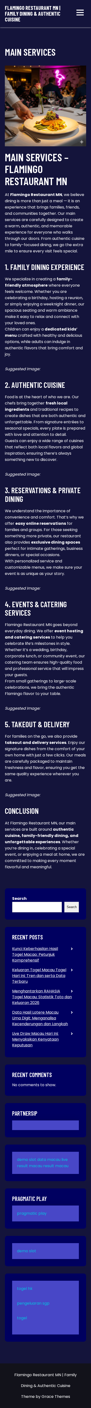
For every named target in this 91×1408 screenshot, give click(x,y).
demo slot (26, 1159)
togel (22, 1318)
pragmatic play (32, 1213)
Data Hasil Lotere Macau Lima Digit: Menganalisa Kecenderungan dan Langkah (40, 1018)
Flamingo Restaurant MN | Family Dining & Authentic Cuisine (32, 13)
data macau (48, 1159)
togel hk (25, 1288)
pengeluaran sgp (33, 1303)
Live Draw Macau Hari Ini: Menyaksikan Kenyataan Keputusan (35, 1039)
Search (19, 898)
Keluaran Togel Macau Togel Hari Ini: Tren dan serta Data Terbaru (39, 975)
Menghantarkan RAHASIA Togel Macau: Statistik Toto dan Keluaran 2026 (42, 996)
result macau (55, 1166)
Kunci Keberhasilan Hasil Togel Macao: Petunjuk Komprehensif (35, 954)
